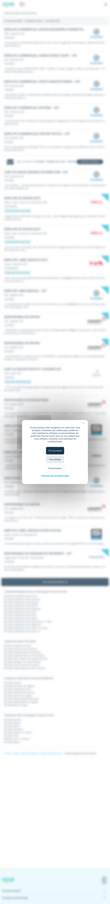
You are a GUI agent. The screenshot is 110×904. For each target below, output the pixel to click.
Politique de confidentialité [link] (55, 475)
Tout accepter (55, 450)
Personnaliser (55, 468)
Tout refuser (55, 459)
